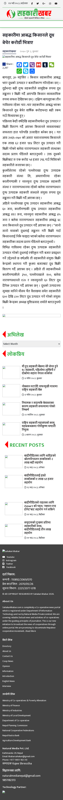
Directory (6, 646)
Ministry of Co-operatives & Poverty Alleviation (24, 700)
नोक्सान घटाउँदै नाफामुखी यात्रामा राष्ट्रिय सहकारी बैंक (40, 388)
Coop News (7, 661)
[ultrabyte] (3, 792)
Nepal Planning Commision (14, 725)
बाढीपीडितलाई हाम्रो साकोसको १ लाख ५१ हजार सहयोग (38, 479)
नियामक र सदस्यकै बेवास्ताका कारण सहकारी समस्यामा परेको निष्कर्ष (38, 406)
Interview (6, 686)
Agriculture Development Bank (16, 740)
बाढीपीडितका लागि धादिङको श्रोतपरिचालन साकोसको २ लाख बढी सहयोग (40, 459)
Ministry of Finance (11, 705)
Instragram (11, 560)
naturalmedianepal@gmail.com (21, 776)
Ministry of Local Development (16, 715)
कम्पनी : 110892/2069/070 (17, 580)
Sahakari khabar (40, 594)
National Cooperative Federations (18, 730)
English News (8, 681)
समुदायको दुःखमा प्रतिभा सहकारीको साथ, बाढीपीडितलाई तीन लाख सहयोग (37, 528)
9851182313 (9, 780)
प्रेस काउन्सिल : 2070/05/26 (17, 584)
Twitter (9, 564)
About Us (6, 651)
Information (7, 671)
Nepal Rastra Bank (10, 735)
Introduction (8, 676)
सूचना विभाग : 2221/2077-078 (19, 588)
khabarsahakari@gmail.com (21, 756)
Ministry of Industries (12, 710)
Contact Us (7, 656)
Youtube (10, 557)
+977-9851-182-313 (18, 760)
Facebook (11, 567)
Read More (31, 631)
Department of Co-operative (15, 720)
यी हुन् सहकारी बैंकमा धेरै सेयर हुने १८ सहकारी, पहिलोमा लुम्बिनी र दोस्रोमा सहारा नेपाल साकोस (40, 370)
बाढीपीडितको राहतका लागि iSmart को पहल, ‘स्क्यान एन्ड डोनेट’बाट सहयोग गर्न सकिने (40, 506)
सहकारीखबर (9, 51)
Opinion (6, 666)
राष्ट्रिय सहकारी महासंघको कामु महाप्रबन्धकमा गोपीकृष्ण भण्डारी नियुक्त (39, 426)
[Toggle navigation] (5, 24)
